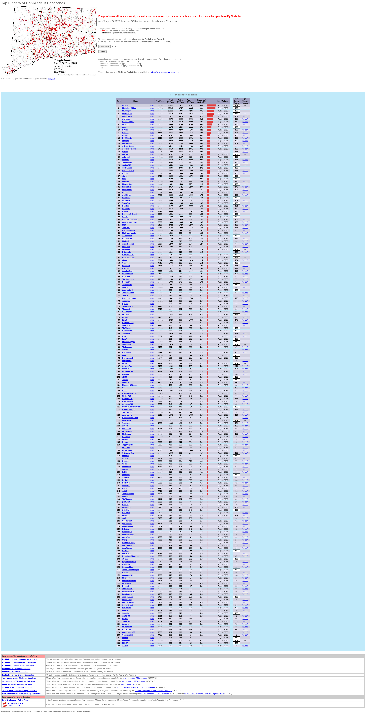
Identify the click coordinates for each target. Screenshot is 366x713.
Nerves (125, 442)
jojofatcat (126, 502)
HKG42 (125, 217)
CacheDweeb (127, 605)
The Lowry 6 (127, 412)
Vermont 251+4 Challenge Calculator (17, 688)
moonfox (125, 369)
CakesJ (125, 263)
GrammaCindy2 (128, 543)
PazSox (125, 619)
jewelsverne (127, 524)
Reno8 (125, 135)
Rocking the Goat (129, 298)
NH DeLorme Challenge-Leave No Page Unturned (204, 694)
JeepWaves (127, 548)
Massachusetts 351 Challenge (133, 681)
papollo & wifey (128, 410)
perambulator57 (128, 632)
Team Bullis (127, 285)
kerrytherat (127, 361)
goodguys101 (127, 575)
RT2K (124, 391)
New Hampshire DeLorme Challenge (154, 694)
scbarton (126, 350)
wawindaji (126, 201)
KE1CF (125, 192)
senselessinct (128, 244)
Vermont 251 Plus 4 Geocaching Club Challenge (136, 688)
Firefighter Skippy (129, 108)
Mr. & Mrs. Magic (129, 233)
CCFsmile (126, 513)
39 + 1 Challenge (127, 684)
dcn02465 (126, 616)
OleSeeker (126, 608)
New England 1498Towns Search (15, 704)
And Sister (126, 195)
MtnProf (125, 241)
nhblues (125, 456)
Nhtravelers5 (127, 331)
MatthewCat (127, 184)
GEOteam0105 (128, 171)
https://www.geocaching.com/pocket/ (166, 72)
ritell (124, 179)
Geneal (125, 388)
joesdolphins (127, 143)
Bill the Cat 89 (128, 323)
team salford (127, 290)
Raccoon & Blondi (129, 214)
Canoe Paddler (128, 122)
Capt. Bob (126, 277)
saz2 (124, 518)
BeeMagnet (127, 312)
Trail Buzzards (128, 494)
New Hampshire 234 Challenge (135, 678)
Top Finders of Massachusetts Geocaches (19, 662)
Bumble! (125, 573)
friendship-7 (127, 532)
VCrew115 (126, 423)
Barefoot (125, 206)
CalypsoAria (127, 366)
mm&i (124, 127)
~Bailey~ (125, 315)
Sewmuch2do (127, 567)
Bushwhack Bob (129, 358)
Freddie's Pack (128, 602)
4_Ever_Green (128, 146)
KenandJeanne (128, 258)
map (152, 105)
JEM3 (124, 377)
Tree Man (126, 334)
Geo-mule (126, 209)
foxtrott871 (126, 187)
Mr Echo (125, 124)
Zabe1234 (126, 325)
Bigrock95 (126, 630)
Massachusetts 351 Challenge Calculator (18, 681)
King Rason (127, 239)
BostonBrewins (128, 230)
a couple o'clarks (129, 149)
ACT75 (125, 458)
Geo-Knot (126, 437)
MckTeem (126, 578)
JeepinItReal (127, 271)
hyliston (125, 529)
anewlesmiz (127, 415)
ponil (124, 355)
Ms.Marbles (127, 116)
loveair (125, 439)
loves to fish (127, 431)
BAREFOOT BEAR (129, 393)
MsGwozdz (126, 434)
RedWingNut (127, 138)
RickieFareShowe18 (130, 556)
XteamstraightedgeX (130, 570)
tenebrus (126, 624)
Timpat (125, 296)
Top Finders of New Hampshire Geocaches (19, 659)
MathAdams (127, 114)
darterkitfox (127, 545)
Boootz (125, 211)
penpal (125, 611)
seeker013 (126, 165)
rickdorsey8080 (128, 592)
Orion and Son (128, 453)
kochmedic (126, 467)
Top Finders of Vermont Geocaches (16, 669)
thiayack (125, 374)
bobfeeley (126, 640)
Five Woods (127, 190)
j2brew (125, 152)
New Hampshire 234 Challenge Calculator (19, 678)
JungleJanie (127, 162)
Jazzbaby (126, 301)
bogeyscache (127, 526)
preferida (126, 448)
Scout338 (126, 198)
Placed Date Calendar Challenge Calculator (19, 691)
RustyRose (126, 353)
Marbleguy (126, 111)
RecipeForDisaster (130, 220)
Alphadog (126, 119)
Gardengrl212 (127, 635)
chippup (125, 141)
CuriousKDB (127, 399)
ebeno (124, 260)
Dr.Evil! (125, 173)
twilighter (51, 78)
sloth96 (125, 638)
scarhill (125, 287)
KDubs (125, 130)
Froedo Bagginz (128, 342)
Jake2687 (126, 228)
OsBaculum (127, 450)
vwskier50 (126, 429)
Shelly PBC (126, 396)
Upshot (125, 304)
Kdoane (125, 505)
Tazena (125, 380)
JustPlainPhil (127, 306)
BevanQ (125, 586)
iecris (124, 363)
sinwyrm (125, 382)
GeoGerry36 (127, 521)
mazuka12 (126, 554)
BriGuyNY (126, 268)
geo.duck (126, 154)
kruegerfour (127, 627)
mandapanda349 (129, 581)
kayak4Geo (127, 594)
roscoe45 (126, 266)
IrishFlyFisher (127, 372)
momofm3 (126, 507)
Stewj (124, 540)
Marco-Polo (127, 600)
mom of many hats (129, 222)
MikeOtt (125, 496)
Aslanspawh (127, 236)
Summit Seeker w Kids (131, 407)
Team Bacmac (128, 293)
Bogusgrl (126, 564)
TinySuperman (128, 279)
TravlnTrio (126, 203)
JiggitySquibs (127, 445)
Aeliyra (125, 646)
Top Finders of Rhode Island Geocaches (18, 666)
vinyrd (124, 176)
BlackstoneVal (128, 255)
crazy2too (126, 537)
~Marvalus (126, 344)
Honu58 (125, 461)
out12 (124, 491)
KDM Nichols (127, 401)
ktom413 (125, 515)
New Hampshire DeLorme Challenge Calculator (21, 694)
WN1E (124, 464)
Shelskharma (127, 274)
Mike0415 (126, 247)
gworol (125, 426)
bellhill (124, 472)
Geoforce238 (127, 404)
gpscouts (126, 249)
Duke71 (125, 133)
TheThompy (127, 499)
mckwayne (126, 583)
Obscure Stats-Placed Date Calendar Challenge (153, 691)
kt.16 (124, 225)
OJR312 (125, 317)
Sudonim (125, 613)
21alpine (125, 477)
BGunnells (126, 252)
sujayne (125, 182)
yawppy (125, 469)
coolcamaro (127, 168)
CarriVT (125, 551)
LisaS (124, 320)
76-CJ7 (125, 559)
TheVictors (126, 328)
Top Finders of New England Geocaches (18, 675)
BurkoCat (126, 483)
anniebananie (127, 597)
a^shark (125, 160)
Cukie (124, 488)
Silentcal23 (126, 621)
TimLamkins (127, 347)
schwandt (126, 157)
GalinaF (125, 105)
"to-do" (245, 116)
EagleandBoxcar (129, 562)
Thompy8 (126, 309)
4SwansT (126, 486)
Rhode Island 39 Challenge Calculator (17, 684)
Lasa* (124, 339)
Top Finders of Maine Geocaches (15, 672)
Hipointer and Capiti (130, 418)
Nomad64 (126, 282)
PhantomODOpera (129, 385)
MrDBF (125, 643)
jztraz (124, 336)
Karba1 (125, 480)
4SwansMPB (127, 589)
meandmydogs (128, 534)
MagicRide (126, 420)
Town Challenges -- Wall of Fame (15, 700)
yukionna (126, 475)
